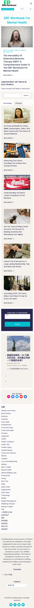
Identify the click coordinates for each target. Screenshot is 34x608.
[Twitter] (15, 604)
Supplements (6, 490)
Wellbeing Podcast (8, 504)
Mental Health (15, 50)
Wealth (3, 498)
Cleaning (4, 419)
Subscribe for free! (7, 9)
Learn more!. (17, 564)
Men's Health (6, 467)
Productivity (5, 475)
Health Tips (5, 444)
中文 (19, 365)
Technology (5, 495)
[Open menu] (31, 3)
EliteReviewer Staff (14, 363)
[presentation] (17, 36)
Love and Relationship (9, 461)
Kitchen (4, 456)
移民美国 (24, 365)
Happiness (5, 436)
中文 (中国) (8, 575)
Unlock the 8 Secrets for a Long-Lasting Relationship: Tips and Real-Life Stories (17, 264)
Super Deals (5, 487)
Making (4, 464)
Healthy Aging (6, 447)
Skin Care (4, 481)
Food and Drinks (7, 427)
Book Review (6, 413)
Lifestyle (15, 365)
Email (7, 315)
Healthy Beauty (6, 450)
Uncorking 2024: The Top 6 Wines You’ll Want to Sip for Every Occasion (15, 296)
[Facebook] (10, 604)
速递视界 (4, 529)
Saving (3, 478)
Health (5, 50)
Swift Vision (5, 492)
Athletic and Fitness (8, 410)
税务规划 (4, 523)
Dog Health (5, 422)
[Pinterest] (23, 604)
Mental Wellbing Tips (8, 473)
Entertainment (6, 425)
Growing (4, 433)
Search (26, 95)
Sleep (3, 484)
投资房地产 (5, 515)
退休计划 (4, 526)
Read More (8, 75)
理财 (2, 518)
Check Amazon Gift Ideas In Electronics (15, 88)
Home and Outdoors (8, 453)
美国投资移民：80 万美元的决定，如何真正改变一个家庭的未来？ (18, 358)
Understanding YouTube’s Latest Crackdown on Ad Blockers (14, 195)
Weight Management (8, 501)
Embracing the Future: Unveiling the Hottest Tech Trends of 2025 (15, 163)
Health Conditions (7, 442)
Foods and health (7, 430)
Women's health (7, 507)
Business (4, 416)
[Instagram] (19, 604)
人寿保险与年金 (6, 512)
